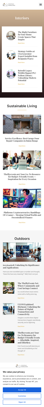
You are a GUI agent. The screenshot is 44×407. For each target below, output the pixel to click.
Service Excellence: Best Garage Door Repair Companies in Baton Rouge (22, 139)
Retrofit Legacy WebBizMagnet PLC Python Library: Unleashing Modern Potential (27, 75)
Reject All (22, 402)
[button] (40, 4)
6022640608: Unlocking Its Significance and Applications (21, 266)
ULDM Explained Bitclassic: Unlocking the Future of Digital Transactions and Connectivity (29, 309)
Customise (22, 396)
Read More (21, 43)
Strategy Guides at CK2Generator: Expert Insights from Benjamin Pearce (27, 55)
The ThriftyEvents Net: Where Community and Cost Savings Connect (28, 285)
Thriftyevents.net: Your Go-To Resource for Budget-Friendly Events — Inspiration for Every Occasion (22, 176)
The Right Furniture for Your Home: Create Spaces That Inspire (27, 36)
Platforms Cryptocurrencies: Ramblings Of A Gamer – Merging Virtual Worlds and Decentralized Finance (22, 215)
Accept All (22, 390)
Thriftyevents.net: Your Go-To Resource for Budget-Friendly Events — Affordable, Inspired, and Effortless (29, 337)
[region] (22, 387)
